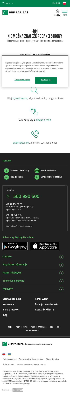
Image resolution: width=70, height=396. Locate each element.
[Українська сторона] (10, 354)
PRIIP (18, 327)
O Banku (7, 256)
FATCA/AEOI (42, 327)
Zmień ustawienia (22, 80)
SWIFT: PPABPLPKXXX (34, 331)
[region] (35, 71)
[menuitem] (7, 3)
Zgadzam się (46, 80)
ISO (58, 327)
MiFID (25, 327)
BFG (51, 327)
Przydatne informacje (14, 264)
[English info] (5, 354)
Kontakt (56, 3)
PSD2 (33, 327)
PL (64, 3)
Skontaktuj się (21, 143)
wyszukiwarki (20, 98)
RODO (10, 327)
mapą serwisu (43, 120)
